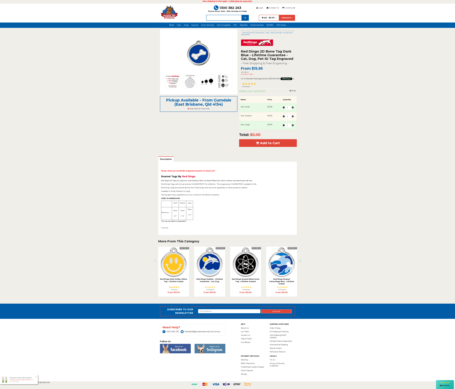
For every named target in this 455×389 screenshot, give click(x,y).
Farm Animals (207, 25)
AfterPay (244, 360)
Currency (288, 8)
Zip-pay (244, 374)
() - (268, 18)
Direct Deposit (247, 370)
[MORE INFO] (174, 262)
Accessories (255, 31)
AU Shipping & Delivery (279, 332)
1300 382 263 (230, 8)
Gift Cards (281, 25)
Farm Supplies (223, 25)
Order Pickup (275, 328)
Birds (171, 25)
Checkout (286, 18)
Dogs (186, 25)
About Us (245, 328)
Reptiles (244, 25)
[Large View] (173, 81)
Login (260, 8)
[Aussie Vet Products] (169, 12)
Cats (179, 25)
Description (166, 159)
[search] (245, 18)
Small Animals (257, 25)
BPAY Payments (248, 363)
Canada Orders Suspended (281, 341)
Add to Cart (269, 143)
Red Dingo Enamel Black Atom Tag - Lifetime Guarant (245, 280)
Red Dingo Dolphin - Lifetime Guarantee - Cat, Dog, (209, 280)
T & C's (272, 360)
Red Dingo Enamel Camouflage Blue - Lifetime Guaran (281, 281)
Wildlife (270, 25)
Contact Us (273, 8)
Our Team (245, 332)
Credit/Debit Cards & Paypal (252, 367)
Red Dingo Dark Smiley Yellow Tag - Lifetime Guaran (173, 280)
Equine (194, 25)
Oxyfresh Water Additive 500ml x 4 (21, 380)
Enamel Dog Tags (288, 31)
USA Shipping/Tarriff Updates (278, 336)
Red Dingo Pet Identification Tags (270, 31)
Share (293, 91)
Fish (235, 25)
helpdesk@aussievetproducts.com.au (202, 331)
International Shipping (279, 345)
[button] (268, 85)
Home (243, 31)
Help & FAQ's (246, 339)
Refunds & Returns (277, 352)
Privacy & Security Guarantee (277, 364)
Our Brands (245, 342)
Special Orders (276, 348)
